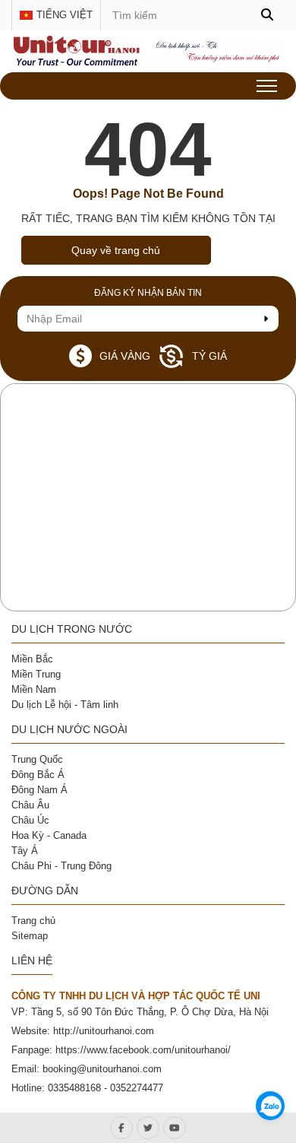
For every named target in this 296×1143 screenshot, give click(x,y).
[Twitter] (148, 1127)
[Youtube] (174, 1127)
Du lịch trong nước (71, 629)
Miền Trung (36, 674)
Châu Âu (30, 805)
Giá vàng (124, 356)
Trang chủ (33, 920)
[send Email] (266, 319)
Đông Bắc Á (38, 774)
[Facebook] (121, 1127)
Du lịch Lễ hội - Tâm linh (64, 704)
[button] (267, 15)
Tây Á (24, 850)
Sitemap (29, 935)
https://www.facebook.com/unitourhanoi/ (143, 1050)
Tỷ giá (209, 356)
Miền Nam (33, 689)
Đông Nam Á (39, 789)
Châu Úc (30, 820)
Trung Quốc (37, 759)
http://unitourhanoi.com (103, 1031)
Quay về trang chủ (115, 250)
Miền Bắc (32, 659)
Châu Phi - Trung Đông (61, 866)
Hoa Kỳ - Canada (49, 835)
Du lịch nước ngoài (69, 729)
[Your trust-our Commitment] (76, 62)
